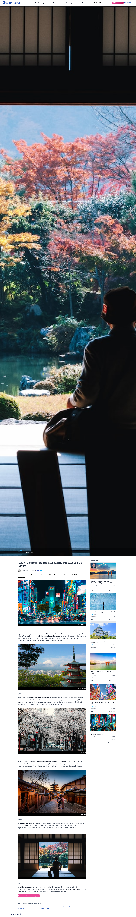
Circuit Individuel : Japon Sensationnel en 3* (103, 612)
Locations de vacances (57, 3)
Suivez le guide (28, 552)
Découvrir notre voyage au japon (28, 896)
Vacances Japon (22, 907)
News (77, 3)
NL (132, 2)
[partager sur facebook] (38, 570)
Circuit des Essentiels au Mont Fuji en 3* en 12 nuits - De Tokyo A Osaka (102, 702)
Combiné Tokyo (45, 909)
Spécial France (86, 3)
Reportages (70, 3)
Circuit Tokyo (67, 907)
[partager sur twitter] (41, 570)
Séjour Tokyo (22, 909)
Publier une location (118, 2)
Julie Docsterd (25, 570)
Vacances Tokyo (45, 907)
